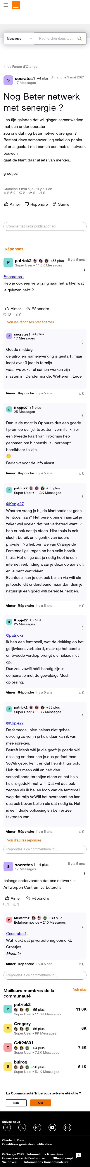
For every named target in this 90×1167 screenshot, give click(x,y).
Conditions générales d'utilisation (27, 1144)
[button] (11, 393)
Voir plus (80, 990)
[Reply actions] (82, 342)
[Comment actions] (85, 269)
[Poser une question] (79, 1156)
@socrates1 (13, 276)
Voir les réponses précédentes (30, 322)
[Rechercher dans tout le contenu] (79, 38)
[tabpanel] (45, 619)
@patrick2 (15, 635)
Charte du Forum (14, 1140)
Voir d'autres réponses (24, 840)
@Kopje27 (15, 503)
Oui (40, 1102)
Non (16, 1102)
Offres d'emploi (64, 1158)
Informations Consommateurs (46, 1162)
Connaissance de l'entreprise (23, 1158)
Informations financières (45, 1154)
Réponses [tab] (14, 249)
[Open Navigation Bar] (6, 5)
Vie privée (9, 1162)
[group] (9, 193)
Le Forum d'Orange (22, 66)
